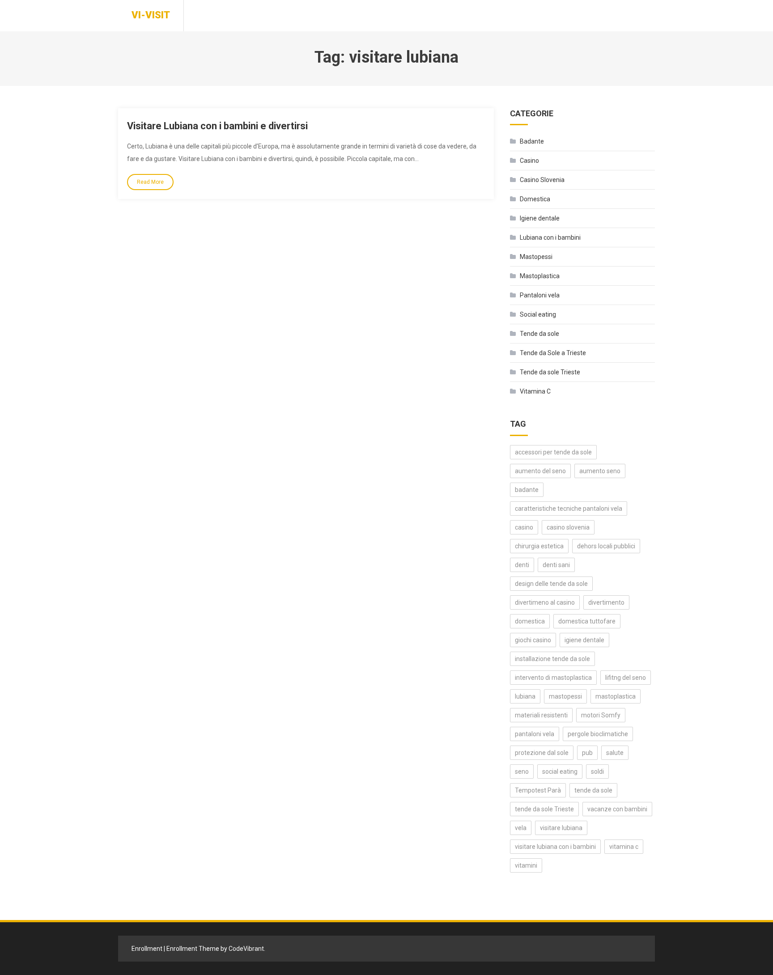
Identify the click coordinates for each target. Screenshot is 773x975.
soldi (597, 771)
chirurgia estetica (539, 546)
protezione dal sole (542, 752)
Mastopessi (536, 256)
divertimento (606, 602)
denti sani (556, 564)
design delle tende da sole (551, 583)
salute (615, 752)
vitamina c (623, 846)
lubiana (525, 696)
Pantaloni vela (540, 295)
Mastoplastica (540, 276)
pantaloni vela (534, 734)
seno (522, 771)
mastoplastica (615, 696)
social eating (560, 771)
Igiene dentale (540, 218)
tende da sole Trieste (544, 809)
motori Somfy (600, 715)
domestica (530, 621)
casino (524, 527)
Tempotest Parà (538, 790)
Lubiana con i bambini (550, 237)
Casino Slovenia (542, 179)
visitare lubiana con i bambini (555, 846)
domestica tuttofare (587, 621)
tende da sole (593, 790)
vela (521, 827)
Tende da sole (539, 333)
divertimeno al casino (545, 602)
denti (522, 564)
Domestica (535, 199)
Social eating (538, 314)
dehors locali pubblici (606, 546)
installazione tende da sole (552, 658)
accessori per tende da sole (553, 452)
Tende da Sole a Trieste (553, 352)
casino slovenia (568, 527)
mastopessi (565, 696)
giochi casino (533, 640)
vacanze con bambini (617, 809)
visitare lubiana (561, 827)
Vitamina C (535, 391)
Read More (150, 182)
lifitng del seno (625, 677)
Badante (532, 141)
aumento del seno (540, 471)
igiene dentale (584, 640)
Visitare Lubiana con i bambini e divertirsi (217, 125)
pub (587, 752)
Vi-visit (151, 15)
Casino (529, 160)
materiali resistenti (541, 715)
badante (527, 489)
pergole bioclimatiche (598, 734)
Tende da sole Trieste (550, 372)
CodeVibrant (246, 948)
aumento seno (599, 471)
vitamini (526, 865)
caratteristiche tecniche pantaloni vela (568, 508)
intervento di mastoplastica (553, 677)
